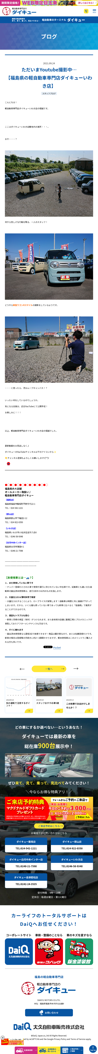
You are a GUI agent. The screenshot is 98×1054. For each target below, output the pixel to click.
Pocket (57, 647)
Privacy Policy (60, 1039)
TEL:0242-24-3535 (26, 884)
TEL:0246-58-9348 (72, 866)
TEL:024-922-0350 (72, 848)
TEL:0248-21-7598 (26, 866)
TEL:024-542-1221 (26, 848)
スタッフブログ (49, 93)
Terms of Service (78, 1039)
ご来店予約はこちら (49, 826)
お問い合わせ (51, 1012)
